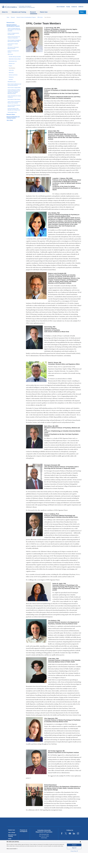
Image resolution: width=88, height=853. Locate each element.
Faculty (68, 6)
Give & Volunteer (61, 6)
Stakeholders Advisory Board (14, 58)
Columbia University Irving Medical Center (44, 1)
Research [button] (33, 12)
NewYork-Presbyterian (35, 822)
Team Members (12, 68)
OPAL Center (40, 17)
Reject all (74, 847)
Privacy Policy (74, 851)
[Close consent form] (80, 842)
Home (8, 17)
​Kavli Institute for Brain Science (14, 99)
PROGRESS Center (12, 81)
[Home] (18, 6)
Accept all (74, 844)
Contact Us (74, 6)
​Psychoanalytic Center (12, 112)
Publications (11, 77)
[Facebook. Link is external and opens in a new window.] (62, 833)
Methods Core (12, 63)
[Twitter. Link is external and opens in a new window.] (66, 833)
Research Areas (10, 22)
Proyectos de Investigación (23, 830)
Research (13, 17)
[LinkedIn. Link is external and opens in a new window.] (74, 833)
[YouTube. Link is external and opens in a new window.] (70, 833)
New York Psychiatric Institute (53, 822)
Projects (10, 65)
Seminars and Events (13, 74)
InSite (9, 838)
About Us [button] (5, 12)
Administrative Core (13, 61)
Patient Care (43, 12)
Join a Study (10, 120)
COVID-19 (80, 6)
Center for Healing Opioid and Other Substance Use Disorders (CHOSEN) (14, 29)
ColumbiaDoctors (72, 822)
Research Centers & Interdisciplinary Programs (26, 17)
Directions (11, 79)
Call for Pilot (11, 70)
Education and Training (12, 835)
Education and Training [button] (19, 12)
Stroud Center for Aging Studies (14, 87)
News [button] (82, 12)
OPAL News (11, 72)
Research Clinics (11, 114)
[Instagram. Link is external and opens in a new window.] (78, 833)
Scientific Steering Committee (15, 56)
